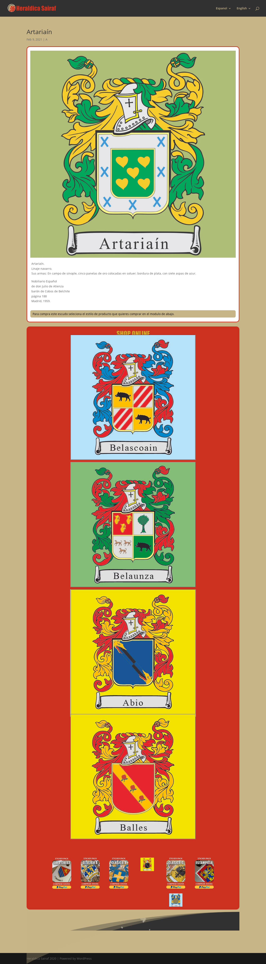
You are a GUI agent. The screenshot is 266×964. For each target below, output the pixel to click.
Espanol (221, 8)
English (242, 8)
